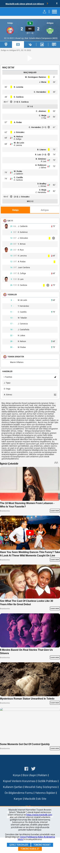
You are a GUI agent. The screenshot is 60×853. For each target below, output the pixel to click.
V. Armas (22, 244)
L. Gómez (42, 186)
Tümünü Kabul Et (30, 849)
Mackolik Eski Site (35, 798)
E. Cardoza (18, 97)
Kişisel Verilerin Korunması (19, 781)
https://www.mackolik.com (39, 815)
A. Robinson (40, 165)
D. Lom (21, 279)
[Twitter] (33, 769)
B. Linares (41, 150)
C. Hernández (40, 92)
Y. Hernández (23, 306)
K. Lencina (18, 87)
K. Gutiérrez (23, 232)
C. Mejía (42, 115)
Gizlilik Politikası (47, 781)
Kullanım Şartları (13, 787)
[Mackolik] (10, 11)
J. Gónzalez (19, 132)
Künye (17, 775)
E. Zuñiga (17, 139)
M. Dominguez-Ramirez (35, 77)
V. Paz (43, 118)
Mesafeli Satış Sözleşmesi (41, 787)
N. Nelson (18, 137)
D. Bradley (41, 184)
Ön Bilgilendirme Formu (19, 792)
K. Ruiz (21, 250)
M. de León (19, 143)
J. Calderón (18, 174)
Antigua (50, 23)
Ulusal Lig (19, 38)
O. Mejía (42, 190)
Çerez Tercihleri (18, 845)
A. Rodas (18, 122)
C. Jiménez (41, 111)
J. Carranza (23, 324)
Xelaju (10, 23)
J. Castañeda (23, 330)
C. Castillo (18, 177)
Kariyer (18, 798)
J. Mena (42, 82)
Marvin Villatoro (16, 362)
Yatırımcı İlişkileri (45, 792)
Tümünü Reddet (42, 845)
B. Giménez (41, 159)
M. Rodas (18, 171)
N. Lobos (21, 336)
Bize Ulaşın (29, 775)
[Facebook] (26, 769)
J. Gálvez (42, 168)
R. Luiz (38, 154)
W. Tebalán (22, 318)
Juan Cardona (24, 268)
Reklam (42, 775)
